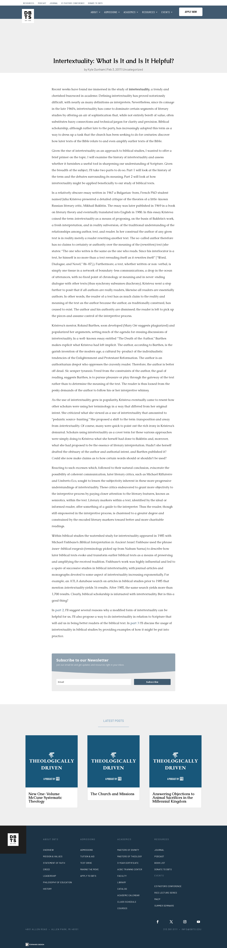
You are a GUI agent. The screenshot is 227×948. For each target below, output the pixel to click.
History (47, 888)
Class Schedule (126, 901)
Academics (130, 12)
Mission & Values (52, 856)
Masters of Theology (129, 856)
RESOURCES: (29, 3)
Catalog (122, 888)
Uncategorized (133, 69)
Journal (54, 3)
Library (121, 882)
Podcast (42, 3)
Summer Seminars (164, 905)
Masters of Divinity (128, 850)
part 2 (59, 610)
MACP (157, 899)
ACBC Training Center (129, 869)
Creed (46, 869)
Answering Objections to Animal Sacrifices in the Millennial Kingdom (173, 797)
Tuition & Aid (87, 856)
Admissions (110, 12)
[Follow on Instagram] (185, 922)
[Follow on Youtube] (198, 922)
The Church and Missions (112, 793)
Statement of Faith (54, 863)
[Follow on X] (171, 922)
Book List (159, 863)
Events (165, 12)
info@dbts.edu (192, 929)
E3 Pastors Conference (73, 3)
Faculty (122, 876)
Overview (48, 850)
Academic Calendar (128, 895)
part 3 (134, 623)
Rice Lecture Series (165, 892)
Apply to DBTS (88, 876)
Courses (122, 908)
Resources (148, 12)
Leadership (49, 876)
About (94, 12)
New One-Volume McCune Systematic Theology (45, 797)
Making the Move (89, 869)
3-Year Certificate (128, 863)
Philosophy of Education (57, 882)
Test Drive (86, 863)
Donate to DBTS (95, 3)
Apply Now (191, 11)
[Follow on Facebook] (158, 922)
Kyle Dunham (96, 69)
